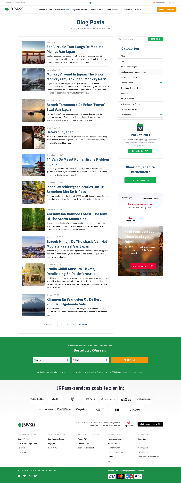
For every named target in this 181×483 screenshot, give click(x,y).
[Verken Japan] (27, 425)
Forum (110, 456)
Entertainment (127, 82)
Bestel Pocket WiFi (140, 151)
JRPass (29, 470)
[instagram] (30, 475)
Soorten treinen (114, 448)
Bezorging (142, 439)
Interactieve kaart (115, 439)
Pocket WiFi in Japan (135, 139)
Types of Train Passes (116, 452)
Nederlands (160, 3)
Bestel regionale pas (56, 439)
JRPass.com (126, 114)
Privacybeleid (143, 452)
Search (154, 38)
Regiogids (52, 443)
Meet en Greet (83, 443)
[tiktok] (24, 475)
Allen (123, 55)
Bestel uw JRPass (166, 9)
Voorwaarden (143, 448)
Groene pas (22, 452)
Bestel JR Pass (23, 439)
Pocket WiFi (82, 439)
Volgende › (83, 324)
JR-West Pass (53, 448)
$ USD (171, 3)
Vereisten (21, 448)
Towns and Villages (129, 66)
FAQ (139, 443)
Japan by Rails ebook (86, 448)
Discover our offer (141, 266)
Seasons (124, 93)
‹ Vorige (46, 324)
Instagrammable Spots (130, 104)
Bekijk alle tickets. (104, 372)
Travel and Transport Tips (131, 87)
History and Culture (129, 77)
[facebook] (19, 475)
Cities (123, 61)
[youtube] (35, 475)
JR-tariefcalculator (115, 443)
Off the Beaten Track (130, 109)
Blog (109, 461)
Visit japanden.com (148, 424)
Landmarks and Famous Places (133, 71)
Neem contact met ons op (148, 456)
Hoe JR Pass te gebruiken (28, 443)
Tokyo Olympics (127, 98)
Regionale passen (136, 372)
